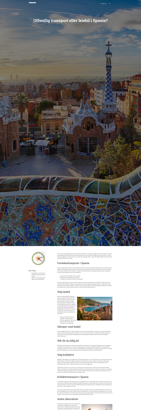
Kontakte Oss (103, 3)
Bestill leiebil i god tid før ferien (38, 273)
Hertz (92, 350)
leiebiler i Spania (65, 331)
